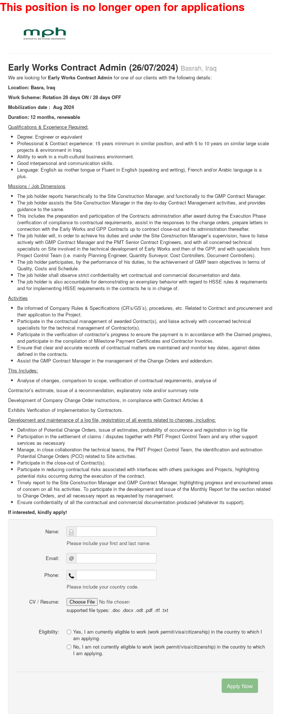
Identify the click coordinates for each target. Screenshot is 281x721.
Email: (52, 558)
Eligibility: (49, 631)
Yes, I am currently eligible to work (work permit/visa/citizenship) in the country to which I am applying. (167, 635)
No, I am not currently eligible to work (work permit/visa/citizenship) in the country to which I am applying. (169, 650)
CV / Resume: (44, 601)
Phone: (51, 574)
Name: (52, 531)
